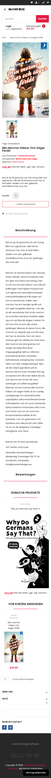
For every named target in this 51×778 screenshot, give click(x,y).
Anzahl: (5, 195)
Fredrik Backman (26, 155)
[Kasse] (48, 2)
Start (4, 37)
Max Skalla (25, 504)
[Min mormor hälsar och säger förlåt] (11, 129)
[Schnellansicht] (36, 554)
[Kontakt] (43, 2)
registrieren (16, 29)
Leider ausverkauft (26, 204)
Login (8, 26)
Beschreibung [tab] (25, 230)
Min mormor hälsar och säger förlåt (14, 625)
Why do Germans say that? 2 (25, 508)
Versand (40, 166)
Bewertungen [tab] (25, 474)
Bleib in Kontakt (12, 721)
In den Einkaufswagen (17, 679)
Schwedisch (14, 143)
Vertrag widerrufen (36, 772)
